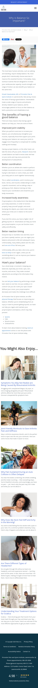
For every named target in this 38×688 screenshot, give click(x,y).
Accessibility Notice (14, 651)
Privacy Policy (28, 642)
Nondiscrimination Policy (26, 647)
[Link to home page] (3, 8)
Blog (25, 30)
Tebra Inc (18, 642)
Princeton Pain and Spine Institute (11, 30)
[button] (19, 2)
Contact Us (26, 651)
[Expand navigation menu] (35, 8)
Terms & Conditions (9, 647)
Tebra (27, 681)
